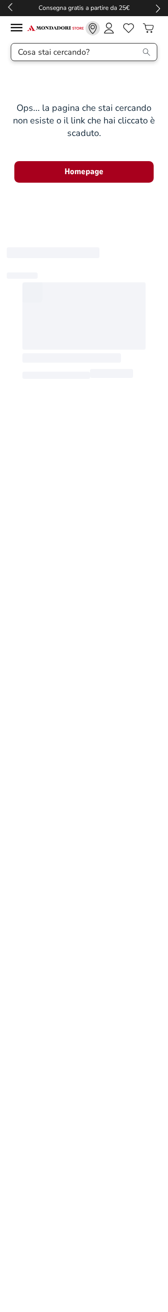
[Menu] (19, 29)
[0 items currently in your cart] (148, 28)
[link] (93, 28)
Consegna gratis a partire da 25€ (84, 8)
